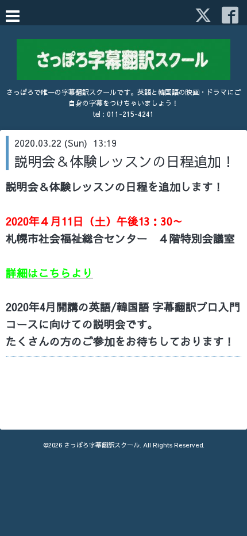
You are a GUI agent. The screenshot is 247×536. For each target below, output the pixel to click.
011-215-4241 (130, 113)
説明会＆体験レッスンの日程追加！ (124, 161)
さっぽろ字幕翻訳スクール (102, 445)
